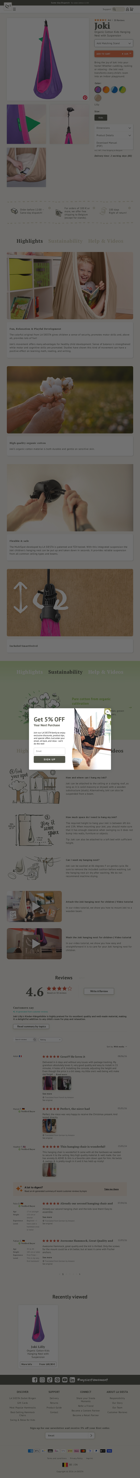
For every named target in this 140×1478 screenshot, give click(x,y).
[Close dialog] (107, 711)
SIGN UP (49, 759)
